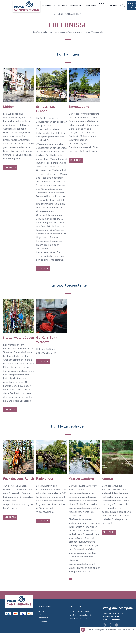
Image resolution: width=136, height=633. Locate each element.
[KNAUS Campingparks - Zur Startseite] (26, 6)
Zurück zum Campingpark (69, 14)
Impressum (42, 621)
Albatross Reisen (77, 618)
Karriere (41, 611)
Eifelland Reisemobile (79, 615)
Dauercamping (91, 5)
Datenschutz (43, 617)
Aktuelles (114, 5)
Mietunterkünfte (76, 5)
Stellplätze (62, 5)
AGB (40, 614)
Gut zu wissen (102, 5)
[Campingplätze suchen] (123, 5)
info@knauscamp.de (117, 608)
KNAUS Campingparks (79, 611)
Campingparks (46, 5)
